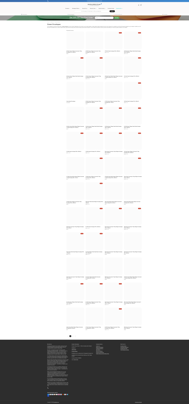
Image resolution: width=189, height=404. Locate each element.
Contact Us (74, 347)
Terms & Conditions (99, 351)
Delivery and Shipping (99, 347)
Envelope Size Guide (123, 348)
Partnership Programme (124, 347)
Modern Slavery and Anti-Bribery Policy (102, 353)
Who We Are (98, 349)
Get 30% (116, 17)
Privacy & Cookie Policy (100, 352)
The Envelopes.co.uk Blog (124, 349)
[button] (141, 5)
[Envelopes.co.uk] (94, 4)
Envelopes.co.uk (56, 402)
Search (112, 11)
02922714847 (74, 349)
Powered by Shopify (138, 402)
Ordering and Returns (99, 348)
